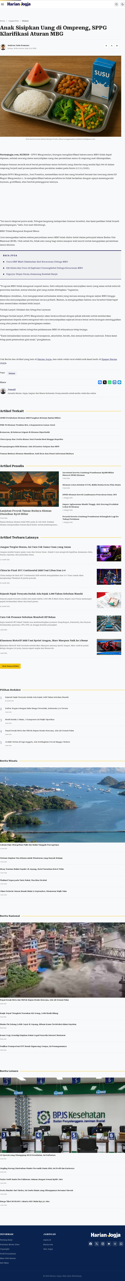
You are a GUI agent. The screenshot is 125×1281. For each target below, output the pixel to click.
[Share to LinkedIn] (114, 382)
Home (2, 21)
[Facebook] (90, 1243)
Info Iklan (4, 1263)
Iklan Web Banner (8, 1258)
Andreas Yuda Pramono (18, 45)
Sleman (12, 373)
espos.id (47, 1240)
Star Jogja (48, 1249)
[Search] (116, 4)
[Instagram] (102, 1243)
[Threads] (115, 1243)
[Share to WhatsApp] (109, 382)
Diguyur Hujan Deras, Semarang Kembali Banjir (32, 274)
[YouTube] (108, 1243)
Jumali (12, 389)
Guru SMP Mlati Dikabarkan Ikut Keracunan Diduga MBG (37, 261)
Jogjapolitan (13, 21)
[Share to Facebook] (100, 382)
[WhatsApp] (121, 1243)
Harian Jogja (44, 359)
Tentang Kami (6, 1240)
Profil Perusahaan (8, 1254)
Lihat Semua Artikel (10, 666)
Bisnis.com (48, 1245)
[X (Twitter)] (96, 1243)
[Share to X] (105, 382)
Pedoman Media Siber (10, 1245)
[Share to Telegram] (119, 382)
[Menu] (2, 4)
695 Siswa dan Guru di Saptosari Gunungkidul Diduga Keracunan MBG (44, 268)
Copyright (4, 1249)
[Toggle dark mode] (122, 4)
